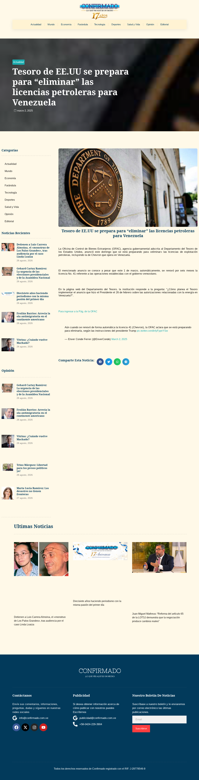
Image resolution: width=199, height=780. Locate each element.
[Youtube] (43, 727)
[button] (18, 62)
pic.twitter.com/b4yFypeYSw (152, 330)
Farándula (83, 24)
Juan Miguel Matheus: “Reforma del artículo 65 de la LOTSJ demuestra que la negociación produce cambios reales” (157, 617)
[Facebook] (16, 727)
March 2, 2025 (119, 339)
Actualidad (36, 24)
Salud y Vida (133, 24)
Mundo (51, 24)
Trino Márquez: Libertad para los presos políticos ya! (32, 468)
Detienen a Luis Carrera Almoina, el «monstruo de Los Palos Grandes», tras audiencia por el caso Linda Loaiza (33, 250)
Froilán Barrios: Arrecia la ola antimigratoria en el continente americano (33, 316)
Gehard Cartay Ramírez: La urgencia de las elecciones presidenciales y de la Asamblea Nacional (33, 273)
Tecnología (99, 24)
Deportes (116, 24)
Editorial (164, 24)
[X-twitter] (25, 727)
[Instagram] (34, 727)
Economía (66, 24)
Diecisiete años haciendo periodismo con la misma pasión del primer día (33, 296)
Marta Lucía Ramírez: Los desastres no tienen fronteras (33, 491)
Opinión (150, 24)
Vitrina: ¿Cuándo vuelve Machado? (32, 341)
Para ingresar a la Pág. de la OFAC (77, 311)
